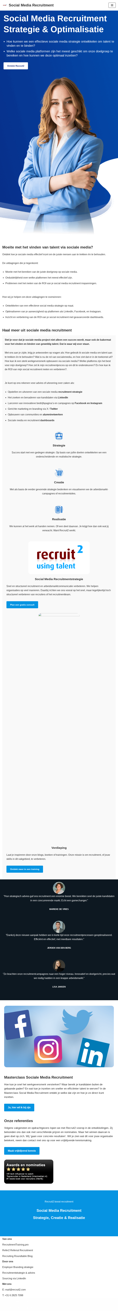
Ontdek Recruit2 (15, 66)
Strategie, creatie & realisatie (18, 1307)
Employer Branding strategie (17, 1267)
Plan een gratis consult (22, 605)
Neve (5, 1301)
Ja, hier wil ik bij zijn (19, 1107)
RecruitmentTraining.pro (15, 1244)
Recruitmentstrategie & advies (18, 1273)
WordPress (41, 1301)
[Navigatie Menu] (112, 5)
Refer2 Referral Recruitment (17, 1250)
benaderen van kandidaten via (46, 397)
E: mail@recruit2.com (14, 1289)
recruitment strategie (70, 392)
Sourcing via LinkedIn (14, 1278)
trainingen (61, 855)
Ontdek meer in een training (24, 869)
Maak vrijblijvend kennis (22, 1150)
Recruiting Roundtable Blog (17, 1256)
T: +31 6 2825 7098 (12, 1295)
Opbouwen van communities (23, 414)
